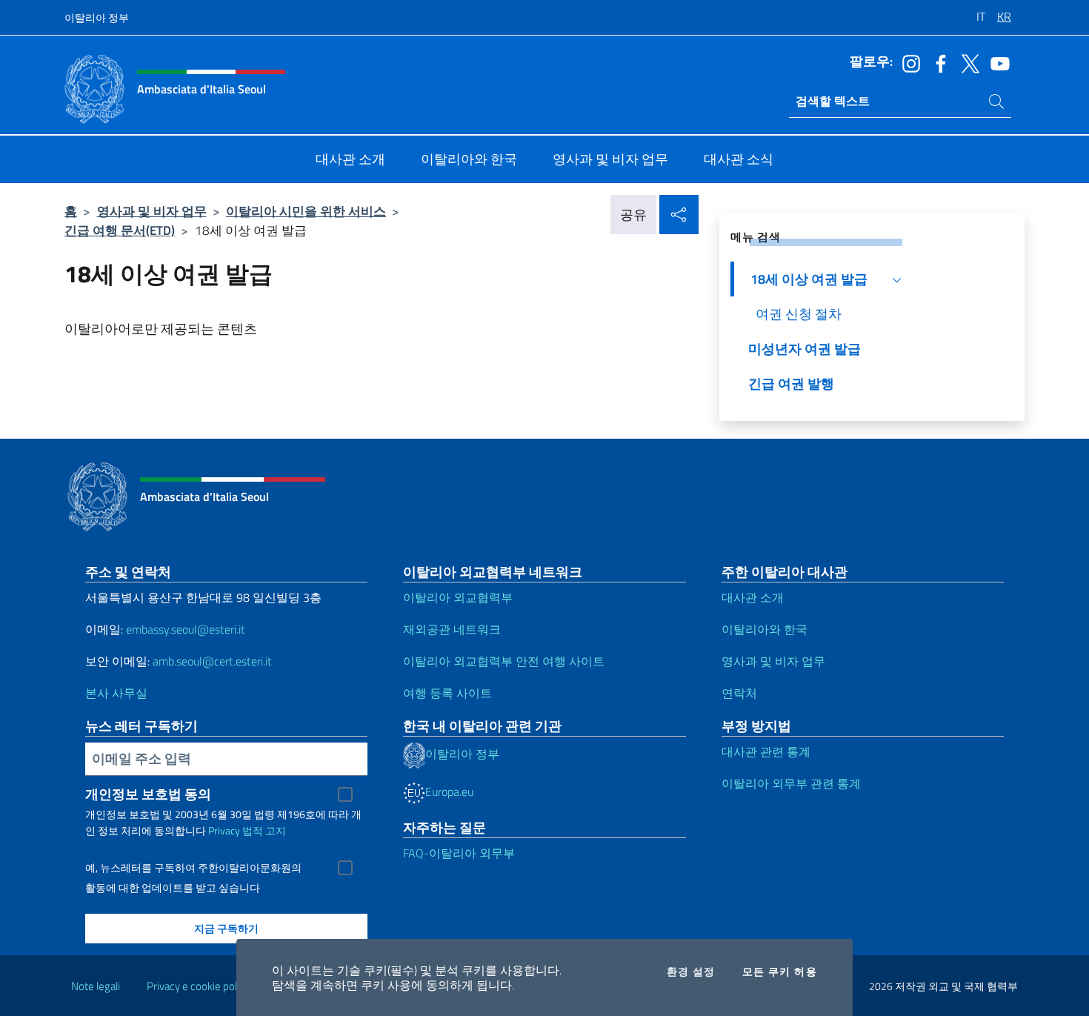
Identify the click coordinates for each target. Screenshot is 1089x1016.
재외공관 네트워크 (452, 629)
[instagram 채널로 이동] (907, 62)
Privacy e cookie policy (198, 986)
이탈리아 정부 (96, 17)
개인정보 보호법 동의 (148, 794)
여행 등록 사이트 (447, 693)
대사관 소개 (753, 597)
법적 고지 (264, 830)
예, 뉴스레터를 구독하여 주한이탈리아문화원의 (193, 868)
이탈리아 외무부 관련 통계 (791, 783)
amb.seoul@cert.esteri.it (212, 661)
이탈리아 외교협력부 (458, 597)
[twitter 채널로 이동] (967, 62)
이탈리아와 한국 (764, 629)
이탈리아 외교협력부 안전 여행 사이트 (504, 661)
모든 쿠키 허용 (779, 971)
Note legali (95, 986)
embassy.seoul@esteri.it (185, 629)
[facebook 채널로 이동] (937, 62)
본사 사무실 (116, 693)
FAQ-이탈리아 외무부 (459, 853)
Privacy (224, 830)
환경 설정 (691, 971)
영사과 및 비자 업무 (152, 211)
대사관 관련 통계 (766, 751)
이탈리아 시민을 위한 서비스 (306, 211)
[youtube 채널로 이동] (996, 62)
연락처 (739, 693)
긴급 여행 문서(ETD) (119, 230)
